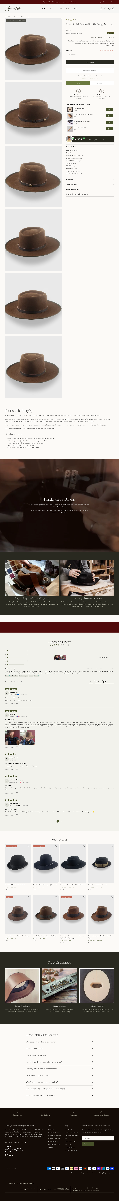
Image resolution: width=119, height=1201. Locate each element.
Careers (50, 1147)
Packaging (69, 179)
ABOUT (68, 8)
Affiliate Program (53, 1141)
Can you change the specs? (37, 1055)
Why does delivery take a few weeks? (41, 1042)
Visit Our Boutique (54, 1144)
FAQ (66, 1139)
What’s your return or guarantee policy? (42, 1082)
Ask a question (103, 658)
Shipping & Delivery (72, 189)
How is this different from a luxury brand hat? (44, 1062)
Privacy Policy (102, 1173)
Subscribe (87, 1144)
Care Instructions (71, 184)
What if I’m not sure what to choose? (40, 1095)
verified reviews (69, 2)
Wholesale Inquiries (54, 1139)
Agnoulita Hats (12, 1168)
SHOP (43, 8)
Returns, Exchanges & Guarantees (77, 194)
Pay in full (77, 83)
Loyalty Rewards (70, 1147)
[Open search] (91, 681)
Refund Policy (94, 1173)
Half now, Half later (102, 83)
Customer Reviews (54, 1133)
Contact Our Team (71, 1150)
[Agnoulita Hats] (13, 8)
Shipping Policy (85, 1173)
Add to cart (90, 62)
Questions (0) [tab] (18, 682)
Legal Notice (111, 1173)
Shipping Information (71, 1133)
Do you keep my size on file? (37, 1075)
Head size (69, 50)
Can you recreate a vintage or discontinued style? (46, 1089)
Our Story (51, 1130)
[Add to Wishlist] (112, 25)
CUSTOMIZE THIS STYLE (90, 70)
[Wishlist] (109, 9)
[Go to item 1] (57, 657)
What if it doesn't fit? (34, 1048)
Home (6, 16)
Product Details (71, 147)
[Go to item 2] (63, 657)
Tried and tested (59, 840)
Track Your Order (70, 1141)
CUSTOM (51, 8)
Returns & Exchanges (71, 1136)
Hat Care (68, 1144)
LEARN (60, 8)
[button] (70, 20)
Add (110, 109)
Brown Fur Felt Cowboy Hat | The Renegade (20, 16)
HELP (75, 8)
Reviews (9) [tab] (8, 682)
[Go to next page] (64, 821)
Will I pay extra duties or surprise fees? (41, 1068)
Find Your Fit (69, 1130)
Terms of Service (75, 1173)
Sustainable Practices (54, 1136)
